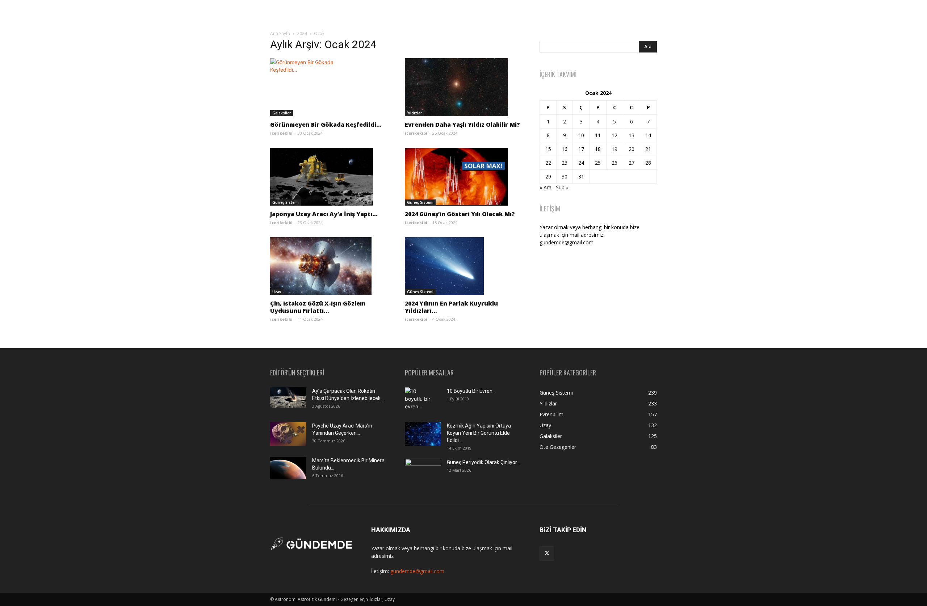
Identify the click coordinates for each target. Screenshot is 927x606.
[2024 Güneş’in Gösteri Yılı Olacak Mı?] (463, 177)
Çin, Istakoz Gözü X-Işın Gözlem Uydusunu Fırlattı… (317, 307)
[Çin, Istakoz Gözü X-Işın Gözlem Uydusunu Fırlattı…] (328, 266)
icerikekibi (281, 133)
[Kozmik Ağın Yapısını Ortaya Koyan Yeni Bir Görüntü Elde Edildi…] (423, 434)
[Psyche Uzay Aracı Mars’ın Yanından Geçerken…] (288, 434)
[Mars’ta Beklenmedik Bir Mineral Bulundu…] (288, 468)
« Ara (545, 187)
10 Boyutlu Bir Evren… (471, 391)
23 (564, 162)
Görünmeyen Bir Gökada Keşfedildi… (326, 125)
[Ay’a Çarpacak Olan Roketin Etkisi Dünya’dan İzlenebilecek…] (288, 397)
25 (598, 162)
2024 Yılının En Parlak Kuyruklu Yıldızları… (451, 307)
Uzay (276, 291)
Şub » (562, 187)
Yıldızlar (414, 112)
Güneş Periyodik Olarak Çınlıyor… (483, 462)
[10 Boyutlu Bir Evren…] (420, 400)
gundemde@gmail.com (417, 571)
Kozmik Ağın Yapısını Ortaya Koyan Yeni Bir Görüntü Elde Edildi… (479, 433)
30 (564, 176)
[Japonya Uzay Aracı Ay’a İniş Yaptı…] (328, 177)
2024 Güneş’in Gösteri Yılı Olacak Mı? (460, 214)
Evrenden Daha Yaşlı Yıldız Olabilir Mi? (462, 125)
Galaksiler (281, 112)
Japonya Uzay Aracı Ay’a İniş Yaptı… (324, 214)
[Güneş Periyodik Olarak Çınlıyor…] (423, 471)
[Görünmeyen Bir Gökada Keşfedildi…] (328, 87)
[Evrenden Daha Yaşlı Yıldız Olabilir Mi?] (463, 87)
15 (548, 149)
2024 (302, 33)
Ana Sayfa (280, 33)
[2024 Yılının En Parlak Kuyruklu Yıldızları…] (463, 266)
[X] (547, 553)
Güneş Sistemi (285, 202)
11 (598, 135)
